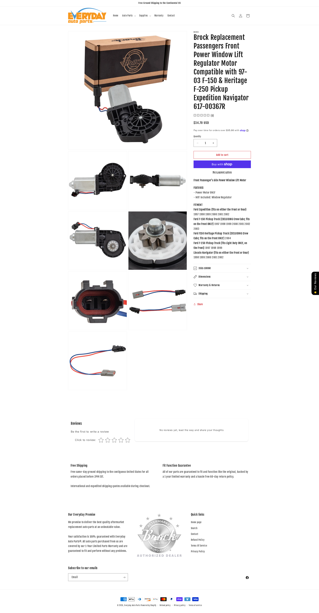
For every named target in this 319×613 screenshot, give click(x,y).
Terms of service (195, 605)
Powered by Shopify (148, 605)
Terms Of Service (199, 545)
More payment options (222, 172)
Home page (196, 522)
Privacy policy (180, 605)
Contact (194, 534)
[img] (202, 115)
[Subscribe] (124, 577)
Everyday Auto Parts (132, 605)
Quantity (197, 136)
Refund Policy (198, 539)
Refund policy (165, 605)
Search (194, 528)
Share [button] (200, 304)
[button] (128, 15)
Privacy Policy (198, 551)
